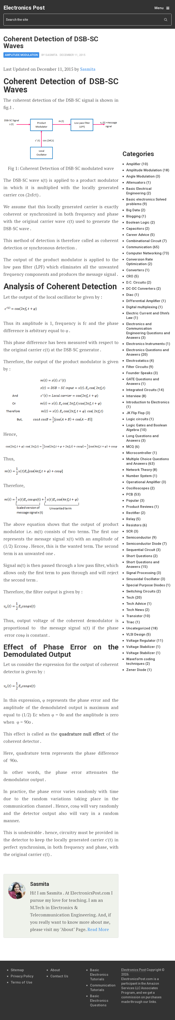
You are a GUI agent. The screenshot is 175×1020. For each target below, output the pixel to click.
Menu (159, 8)
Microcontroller (139, 453)
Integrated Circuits (141, 390)
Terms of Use (21, 982)
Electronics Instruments (145, 344)
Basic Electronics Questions (99, 1000)
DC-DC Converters (140, 289)
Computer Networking (144, 253)
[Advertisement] (149, 58)
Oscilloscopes (137, 488)
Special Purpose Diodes (145, 585)
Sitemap (17, 970)
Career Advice (137, 235)
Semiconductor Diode (143, 544)
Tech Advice (136, 604)
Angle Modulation (140, 176)
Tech (130, 597)
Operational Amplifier (143, 482)
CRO (129, 276)
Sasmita (51, 55)
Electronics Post (24, 7)
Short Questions (139, 556)
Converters (135, 270)
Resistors (134, 525)
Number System (139, 476)
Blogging (133, 216)
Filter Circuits (137, 367)
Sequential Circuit (140, 550)
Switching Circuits (140, 591)
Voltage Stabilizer (140, 647)
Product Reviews (139, 507)
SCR (129, 531)
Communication (139, 247)
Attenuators (135, 182)
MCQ (130, 447)
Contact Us (59, 976)
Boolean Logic (137, 222)
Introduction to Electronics (147, 402)
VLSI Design (135, 634)
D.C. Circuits (136, 282)
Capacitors (135, 229)
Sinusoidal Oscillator (143, 579)
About (55, 970)
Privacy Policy (22, 976)
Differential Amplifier (143, 301)
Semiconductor (138, 537)
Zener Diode (136, 670)
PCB (129, 494)
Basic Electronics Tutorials (99, 974)
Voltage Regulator (141, 641)
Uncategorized (138, 628)
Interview (133, 396)
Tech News (135, 610)
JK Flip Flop (135, 413)
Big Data (133, 210)
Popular (132, 500)
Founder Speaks (139, 373)
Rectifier (133, 513)
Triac (130, 622)
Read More (98, 929)
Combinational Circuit (143, 241)
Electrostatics (137, 361)
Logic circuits (137, 419)
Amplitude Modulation (21, 55)
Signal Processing (141, 573)
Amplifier (133, 164)
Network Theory (139, 470)
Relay (130, 519)
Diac (130, 295)
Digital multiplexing (141, 307)
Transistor (134, 616)
